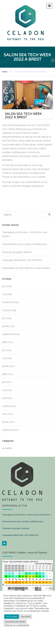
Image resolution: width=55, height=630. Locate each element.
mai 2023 (7, 390)
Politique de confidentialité (16, 625)
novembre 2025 (10, 302)
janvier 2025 (8, 326)
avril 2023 (7, 398)
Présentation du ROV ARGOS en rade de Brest (26, 268)
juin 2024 (6, 350)
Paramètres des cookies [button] (15, 622)
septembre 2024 (10, 334)
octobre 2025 (9, 310)
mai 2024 (7, 358)
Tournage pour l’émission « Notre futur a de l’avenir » (24, 234)
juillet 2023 (7, 374)
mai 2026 (7, 294)
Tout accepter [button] (11, 617)
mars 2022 (7, 414)
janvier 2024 (8, 366)
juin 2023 (6, 382)
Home (4, 72)
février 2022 (8, 422)
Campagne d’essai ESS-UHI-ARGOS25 (22, 260)
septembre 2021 (10, 430)
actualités (7, 448)
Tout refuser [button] (25, 617)
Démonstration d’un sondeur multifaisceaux (24, 244)
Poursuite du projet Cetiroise (16, 252)
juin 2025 (6, 318)
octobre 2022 (9, 406)
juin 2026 (6, 286)
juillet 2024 (7, 342)
